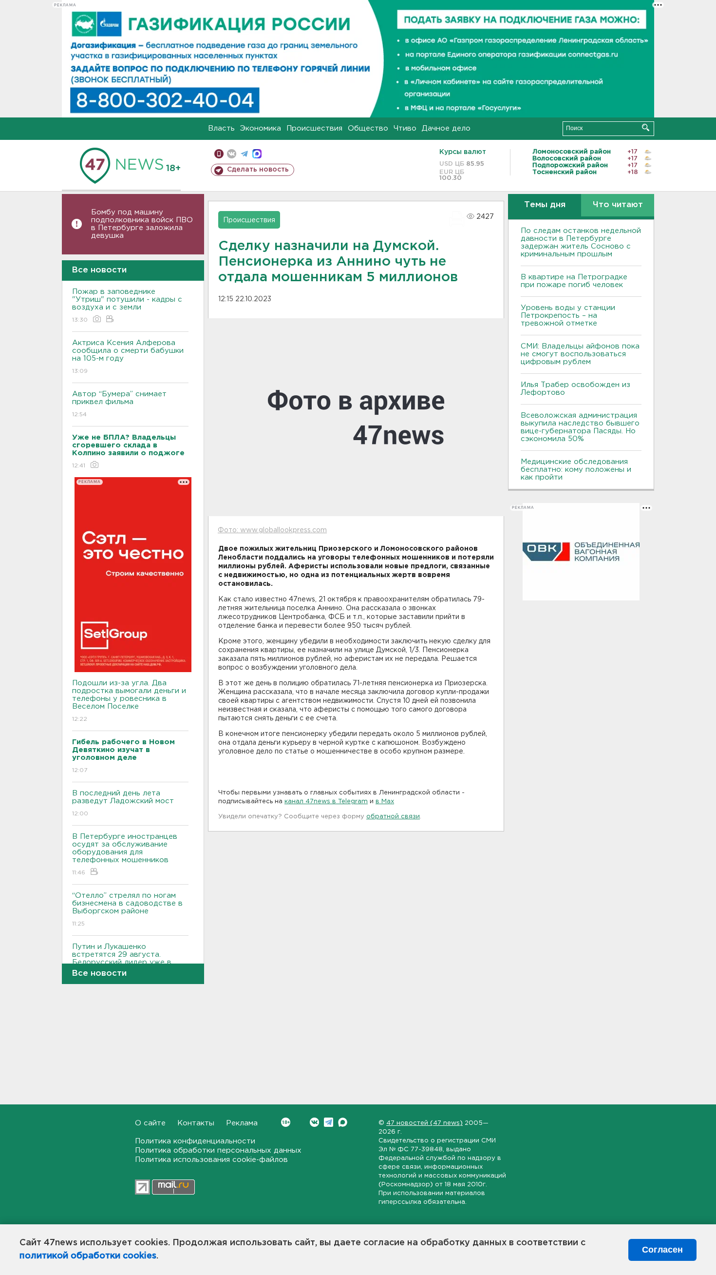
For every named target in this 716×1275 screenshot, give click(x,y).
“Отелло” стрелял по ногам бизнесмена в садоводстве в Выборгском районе (127, 909)
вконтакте (231, 153)
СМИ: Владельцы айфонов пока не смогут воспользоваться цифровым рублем (580, 354)
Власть (221, 128)
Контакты (195, 1123)
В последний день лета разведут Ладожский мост (123, 803)
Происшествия (314, 128)
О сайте (150, 1123)
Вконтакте (314, 1122)
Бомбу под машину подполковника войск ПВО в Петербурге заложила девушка (142, 224)
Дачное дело (446, 128)
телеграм (244, 153)
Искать (645, 127)
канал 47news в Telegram (326, 801)
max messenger (257, 153)
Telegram (328, 1122)
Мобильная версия (219, 153)
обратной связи (393, 816)
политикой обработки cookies (87, 1256)
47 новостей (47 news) (424, 1123)
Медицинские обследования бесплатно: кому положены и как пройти (576, 470)
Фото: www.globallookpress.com (272, 530)
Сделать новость (258, 170)
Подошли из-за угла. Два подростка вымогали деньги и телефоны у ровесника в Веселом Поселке (129, 701)
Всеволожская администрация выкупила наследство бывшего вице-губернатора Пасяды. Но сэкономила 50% (580, 427)
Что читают (618, 205)
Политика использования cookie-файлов (211, 1160)
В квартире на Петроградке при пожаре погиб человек (574, 281)
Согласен (662, 1250)
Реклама (242, 1123)
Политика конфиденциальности (195, 1141)
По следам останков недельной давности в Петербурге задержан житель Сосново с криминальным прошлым (581, 242)
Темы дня (544, 205)
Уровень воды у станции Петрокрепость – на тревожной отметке (568, 316)
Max (342, 1122)
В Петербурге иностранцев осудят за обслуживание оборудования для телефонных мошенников (124, 854)
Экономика (260, 128)
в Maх (385, 801)
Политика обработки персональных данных (218, 1150)
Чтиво (405, 128)
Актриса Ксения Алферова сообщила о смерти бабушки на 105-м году (128, 357)
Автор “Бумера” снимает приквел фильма (119, 404)
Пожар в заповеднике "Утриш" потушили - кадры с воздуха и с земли (127, 306)
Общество (368, 128)
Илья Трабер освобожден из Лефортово (575, 389)
